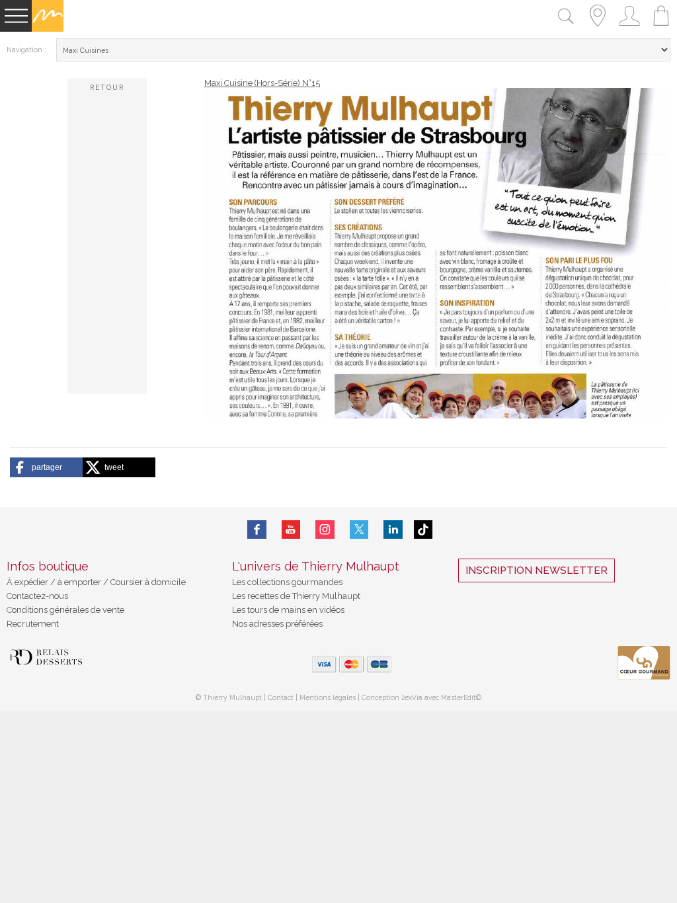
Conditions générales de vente (65, 610)
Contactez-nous (37, 596)
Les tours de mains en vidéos (288, 610)
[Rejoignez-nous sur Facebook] (256, 529)
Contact (281, 697)
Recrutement (33, 624)
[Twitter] (359, 529)
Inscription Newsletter (536, 570)
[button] (46, 467)
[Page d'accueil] (47, 29)
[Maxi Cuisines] (435, 415)
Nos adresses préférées (277, 624)
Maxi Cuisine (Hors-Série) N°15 (262, 83)
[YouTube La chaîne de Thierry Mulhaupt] (291, 529)
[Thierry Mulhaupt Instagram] (325, 529)
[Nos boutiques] (598, 29)
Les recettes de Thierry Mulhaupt (296, 596)
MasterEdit (458, 697)
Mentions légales (327, 697)
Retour (107, 87)
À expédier (28, 582)
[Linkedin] (393, 529)
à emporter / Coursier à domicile (121, 582)
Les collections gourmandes (287, 582)
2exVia (412, 697)
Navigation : (26, 50)
